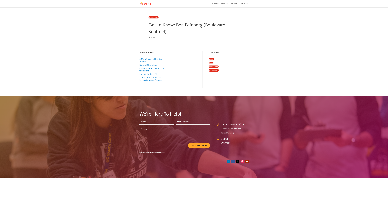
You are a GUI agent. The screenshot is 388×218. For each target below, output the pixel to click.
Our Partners (215, 4)
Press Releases (213, 70)
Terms (162, 152)
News (211, 63)
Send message (199, 145)
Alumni (211, 59)
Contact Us (243, 4)
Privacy (158, 152)
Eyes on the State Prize (149, 74)
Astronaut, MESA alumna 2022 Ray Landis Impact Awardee (152, 78)
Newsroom (234, 4)
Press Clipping (153, 17)
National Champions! (148, 65)
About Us (224, 4)
